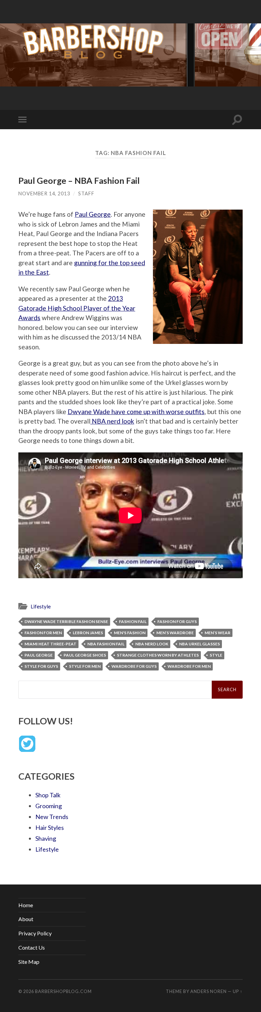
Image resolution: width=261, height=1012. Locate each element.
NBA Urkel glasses (199, 643)
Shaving (45, 838)
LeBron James (88, 632)
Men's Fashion (129, 632)
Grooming (48, 806)
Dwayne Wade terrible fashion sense (66, 621)
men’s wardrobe (175, 632)
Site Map (28, 961)
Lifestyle (41, 606)
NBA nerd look (112, 421)
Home (25, 905)
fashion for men (43, 632)
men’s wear (217, 632)
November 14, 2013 (44, 193)
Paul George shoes (85, 655)
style (216, 655)
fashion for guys (177, 621)
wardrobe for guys (134, 666)
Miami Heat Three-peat (50, 643)
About (25, 919)
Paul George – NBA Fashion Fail (79, 180)
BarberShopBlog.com (63, 991)
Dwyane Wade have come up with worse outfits (136, 411)
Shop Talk (47, 795)
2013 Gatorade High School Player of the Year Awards (76, 308)
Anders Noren (208, 991)
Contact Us (31, 947)
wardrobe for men (189, 666)
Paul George (93, 214)
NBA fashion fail (105, 643)
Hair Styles (49, 827)
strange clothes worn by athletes (158, 655)
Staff (86, 193)
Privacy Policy (35, 933)
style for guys (41, 666)
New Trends (51, 816)
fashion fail (132, 621)
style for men (85, 666)
